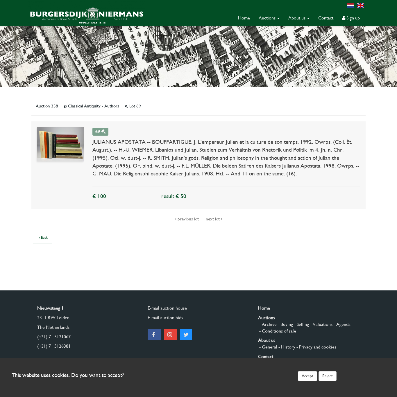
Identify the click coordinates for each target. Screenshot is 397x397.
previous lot (188, 219)
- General (267, 347)
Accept (307, 375)
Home (244, 18)
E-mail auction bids (165, 317)
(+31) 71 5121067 (54, 336)
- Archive (267, 324)
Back (44, 238)
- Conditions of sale (277, 331)
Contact (325, 18)
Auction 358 (47, 106)
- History (286, 347)
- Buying (285, 324)
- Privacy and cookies (315, 347)
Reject (327, 375)
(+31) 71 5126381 (54, 346)
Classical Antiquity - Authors (93, 106)
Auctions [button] (268, 18)
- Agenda (341, 324)
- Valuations (320, 324)
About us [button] (297, 18)
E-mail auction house (167, 308)
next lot (213, 219)
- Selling (301, 324)
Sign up (352, 18)
